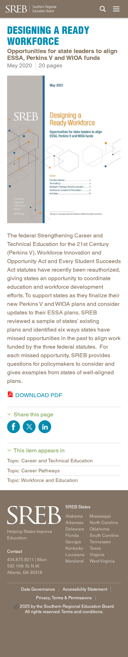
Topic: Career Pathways (33, 470)
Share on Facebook (13, 426)
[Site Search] (102, 9)
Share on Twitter (29, 426)
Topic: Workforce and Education (42, 480)
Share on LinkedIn (44, 426)
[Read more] (64, 151)
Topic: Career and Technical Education (50, 460)
